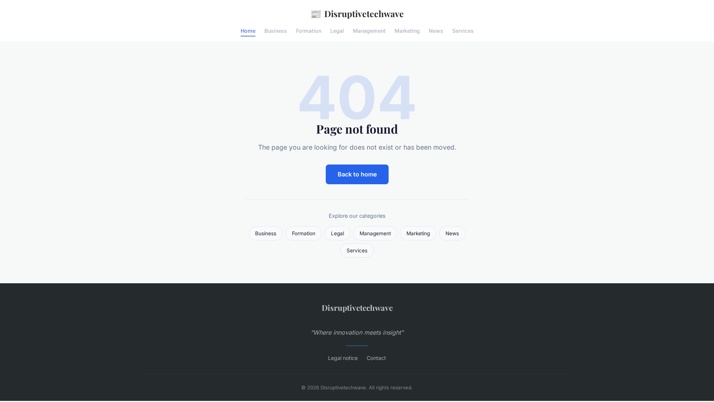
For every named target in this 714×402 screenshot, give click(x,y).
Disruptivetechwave (357, 13)
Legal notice (343, 358)
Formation (308, 31)
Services (463, 31)
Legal (337, 31)
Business (275, 31)
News (436, 31)
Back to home (357, 174)
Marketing (407, 31)
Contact (376, 358)
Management (369, 31)
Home (248, 31)
